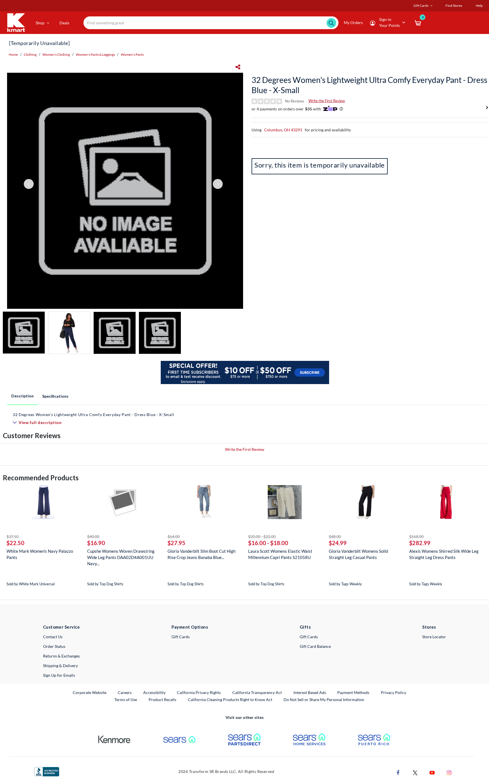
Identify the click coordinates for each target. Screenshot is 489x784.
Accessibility (154, 692)
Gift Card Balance (315, 646)
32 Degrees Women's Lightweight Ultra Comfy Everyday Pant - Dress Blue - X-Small (369, 85)
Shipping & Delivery (60, 665)
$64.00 (174, 536)
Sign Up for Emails (59, 675)
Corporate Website (90, 692)
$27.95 (176, 542)
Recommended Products (41, 478)
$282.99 (419, 542)
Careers (125, 692)
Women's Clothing (56, 54)
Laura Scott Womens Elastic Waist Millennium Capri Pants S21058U (280, 554)
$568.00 (416, 536)
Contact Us (53, 636)
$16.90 (96, 542)
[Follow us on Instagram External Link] (449, 772)
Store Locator (434, 636)
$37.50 (13, 536)
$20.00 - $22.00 (262, 536)
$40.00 (93, 536)
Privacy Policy (393, 692)
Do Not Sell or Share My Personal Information (324, 699)
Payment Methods (353, 692)
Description (22, 395)
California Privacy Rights (199, 692)
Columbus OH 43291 (283, 129)
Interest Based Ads (309, 692)
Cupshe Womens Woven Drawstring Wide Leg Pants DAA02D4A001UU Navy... (121, 557)
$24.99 (338, 542)
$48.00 (335, 536)
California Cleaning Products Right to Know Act (230, 699)
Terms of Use (125, 699)
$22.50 (15, 542)
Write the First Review (326, 100)
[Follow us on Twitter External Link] (415, 772)
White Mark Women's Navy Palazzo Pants (40, 554)
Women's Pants (132, 54)
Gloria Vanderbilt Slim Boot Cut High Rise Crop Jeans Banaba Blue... (201, 554)
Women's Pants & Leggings (95, 54)
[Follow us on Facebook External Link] (398, 772)
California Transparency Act (257, 692)
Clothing (30, 54)
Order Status (54, 646)
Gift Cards (180, 636)
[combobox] (210, 22)
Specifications (55, 396)
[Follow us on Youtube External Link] (432, 772)
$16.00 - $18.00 (268, 542)
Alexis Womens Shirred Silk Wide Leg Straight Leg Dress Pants (444, 554)
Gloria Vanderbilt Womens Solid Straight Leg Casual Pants (358, 554)
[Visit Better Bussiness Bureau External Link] (46, 771)
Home (13, 54)
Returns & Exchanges (61, 656)
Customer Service (61, 626)
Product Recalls (163, 699)
